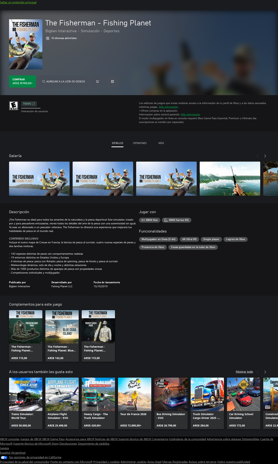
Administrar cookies (133, 462)
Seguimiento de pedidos (93, 443)
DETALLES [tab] (117, 143)
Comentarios (160, 439)
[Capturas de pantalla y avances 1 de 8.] (39, 179)
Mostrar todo (244, 371)
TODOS (27, 104)
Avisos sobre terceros (203, 462)
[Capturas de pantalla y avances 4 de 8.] (230, 179)
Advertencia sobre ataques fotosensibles (233, 439)
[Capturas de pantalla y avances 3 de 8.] (166, 179)
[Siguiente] (265, 156)
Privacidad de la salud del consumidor (25, 462)
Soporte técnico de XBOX (135, 439)
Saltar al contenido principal (18, 2)
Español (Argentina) (13, 453)
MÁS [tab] (161, 143)
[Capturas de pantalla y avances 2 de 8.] (103, 179)
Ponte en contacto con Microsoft (71, 462)
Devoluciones (68, 443)
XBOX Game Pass (53, 439)
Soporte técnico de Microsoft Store (36, 443)
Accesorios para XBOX (80, 439)
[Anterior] (257, 156)
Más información (168, 107)
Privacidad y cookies (106, 462)
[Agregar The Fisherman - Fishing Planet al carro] (97, 81)
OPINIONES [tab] (140, 143)
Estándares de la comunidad (187, 439)
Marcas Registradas (175, 462)
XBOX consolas (9, 439)
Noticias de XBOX (106, 439)
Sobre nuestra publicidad (233, 462)
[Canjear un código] (112, 81)
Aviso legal (154, 462)
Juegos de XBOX (31, 439)
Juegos (4, 448)
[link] (25, 336)
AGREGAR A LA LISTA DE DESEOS (65, 81)
